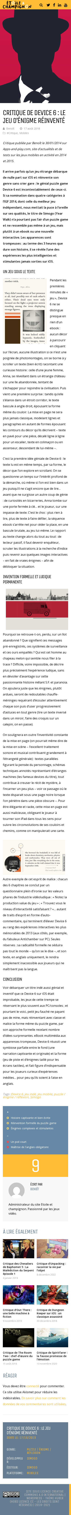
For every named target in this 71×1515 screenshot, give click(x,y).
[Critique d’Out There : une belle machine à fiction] (18, 1294)
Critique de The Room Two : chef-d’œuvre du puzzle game (18, 1356)
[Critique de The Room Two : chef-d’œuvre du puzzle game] (18, 1337)
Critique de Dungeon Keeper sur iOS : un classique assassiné (50, 1313)
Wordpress (34, 1498)
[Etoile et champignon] (17, 7)
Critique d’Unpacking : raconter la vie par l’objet (51, 1267)
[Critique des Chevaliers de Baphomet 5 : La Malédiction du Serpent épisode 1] (18, 1248)
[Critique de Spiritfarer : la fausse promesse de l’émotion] (52, 1337)
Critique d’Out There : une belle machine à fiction (17, 1313)
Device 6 (17, 1094)
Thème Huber (54, 1498)
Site (29, 1491)
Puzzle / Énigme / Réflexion (39, 1451)
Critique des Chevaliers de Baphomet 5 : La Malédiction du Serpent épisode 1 (18, 1268)
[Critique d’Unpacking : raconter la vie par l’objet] (52, 1248)
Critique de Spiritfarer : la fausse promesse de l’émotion (52, 1356)
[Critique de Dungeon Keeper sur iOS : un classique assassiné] (52, 1294)
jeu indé (30, 1094)
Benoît (10, 128)
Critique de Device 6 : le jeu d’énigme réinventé (28, 1430)
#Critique (12, 133)
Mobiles (24, 133)
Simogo (35, 1097)
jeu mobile (44, 1094)
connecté (32, 1386)
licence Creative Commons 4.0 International (44, 1493)
